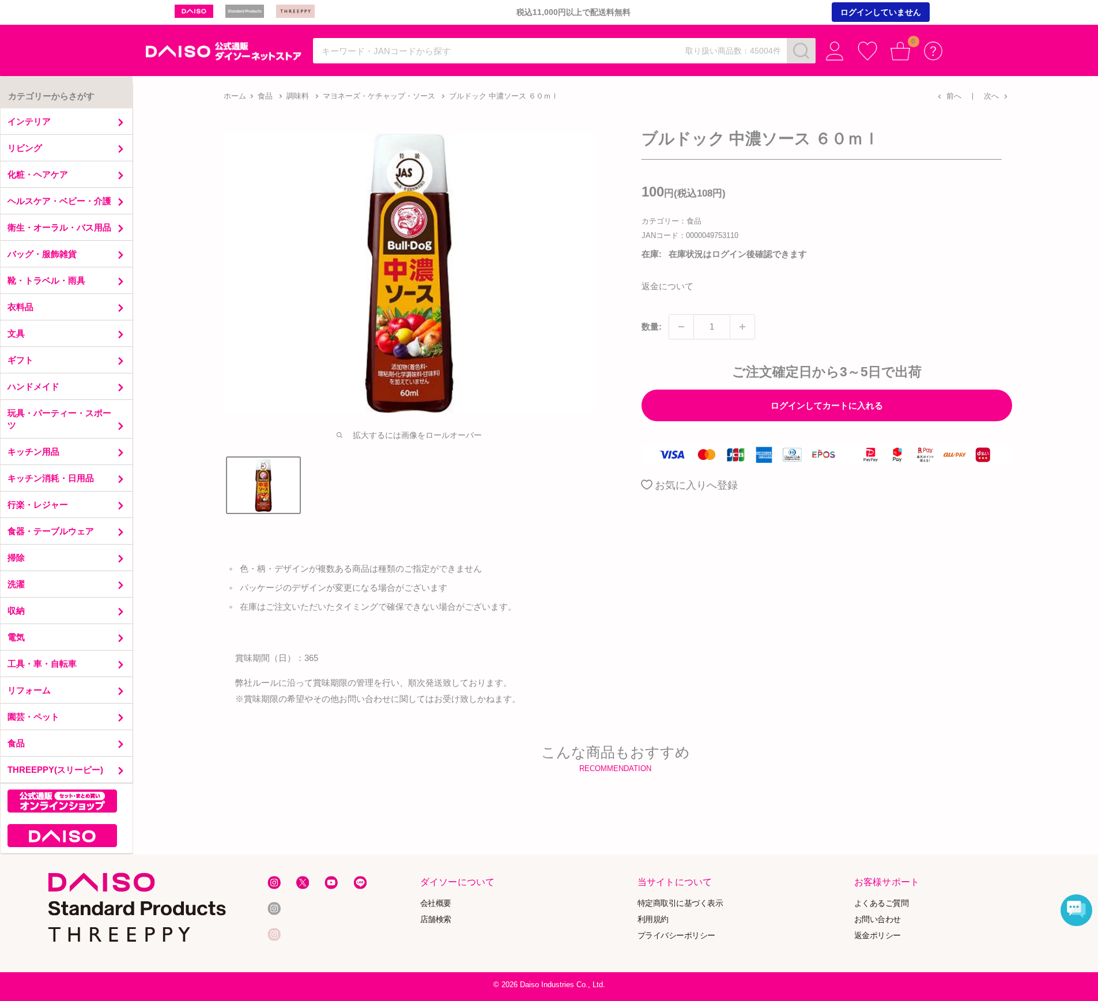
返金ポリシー (877, 935)
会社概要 (435, 903)
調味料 (297, 96)
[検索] (801, 50)
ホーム (235, 96)
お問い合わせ (877, 919)
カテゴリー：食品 (671, 221)
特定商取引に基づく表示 (680, 903)
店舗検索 (435, 919)
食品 (265, 96)
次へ (991, 96)
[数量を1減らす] (681, 327)
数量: (652, 326)
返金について (667, 286)
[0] (900, 51)
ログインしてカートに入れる (827, 405)
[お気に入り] (867, 51)
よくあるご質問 (881, 903)
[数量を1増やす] (742, 327)
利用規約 (653, 919)
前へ (953, 96)
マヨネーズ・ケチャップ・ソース (379, 96)
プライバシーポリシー (676, 935)
